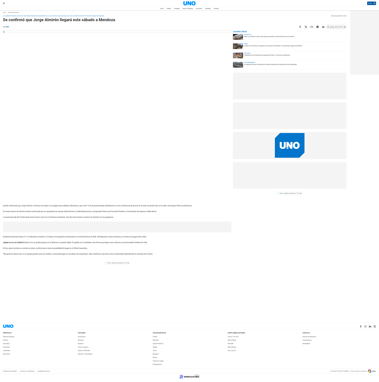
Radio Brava (232, 347)
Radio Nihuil (232, 340)
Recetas (80, 344)
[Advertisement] (117, 226)
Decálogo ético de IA (44, 371)
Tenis (155, 350)
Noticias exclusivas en (115, 263)
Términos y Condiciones (27, 371)
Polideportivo (157, 364)
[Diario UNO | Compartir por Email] (312, 27)
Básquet (156, 354)
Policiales (208, 8)
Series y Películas (188, 8)
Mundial (156, 340)
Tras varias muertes (249, 62)
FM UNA (230, 344)
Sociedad (177, 8)
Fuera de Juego (158, 361)
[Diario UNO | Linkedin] (370, 326)
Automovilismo (158, 344)
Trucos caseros (83, 347)
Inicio (162, 8)
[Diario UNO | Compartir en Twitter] (306, 27)
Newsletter (306, 344)
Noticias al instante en (287, 193)
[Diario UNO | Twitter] (374, 326)
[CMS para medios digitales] (189, 377)
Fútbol (155, 337)
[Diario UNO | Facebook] (360, 326)
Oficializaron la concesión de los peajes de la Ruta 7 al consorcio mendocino (267, 55)
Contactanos (307, 340)
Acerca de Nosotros (309, 337)
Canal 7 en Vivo (233, 337)
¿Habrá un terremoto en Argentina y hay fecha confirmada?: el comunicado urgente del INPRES (273, 46)
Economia (199, 8)
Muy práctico (247, 34)
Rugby (155, 347)
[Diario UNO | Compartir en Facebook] (300, 27)
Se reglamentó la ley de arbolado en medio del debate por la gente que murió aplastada (270, 64)
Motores (81, 340)
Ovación (216, 8)
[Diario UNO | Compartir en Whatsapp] (317, 27)
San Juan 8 (232, 350)
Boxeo (155, 357)
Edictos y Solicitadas (85, 354)
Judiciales (6, 350)
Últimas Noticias (8, 337)
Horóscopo (81, 337)
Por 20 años (247, 53)
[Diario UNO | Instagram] (365, 326)
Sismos (246, 43)
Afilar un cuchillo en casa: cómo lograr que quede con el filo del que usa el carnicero (269, 36)
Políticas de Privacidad (10, 371)
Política (169, 8)
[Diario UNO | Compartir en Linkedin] (323, 27)
